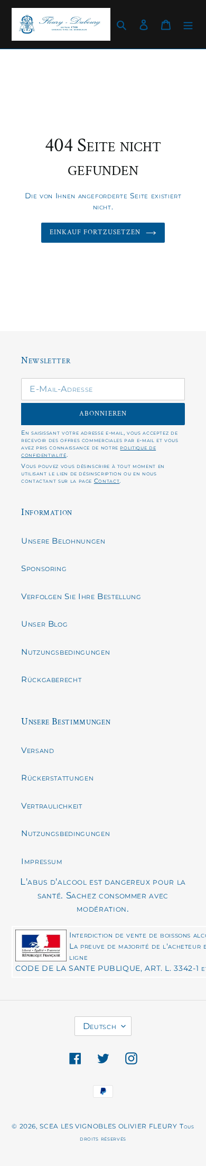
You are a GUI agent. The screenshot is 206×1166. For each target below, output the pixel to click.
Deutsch (99, 1026)
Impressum (42, 861)
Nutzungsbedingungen (65, 652)
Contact (106, 480)
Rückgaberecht (51, 679)
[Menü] (188, 24)
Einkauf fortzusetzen (95, 232)
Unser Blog (44, 624)
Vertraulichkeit (51, 806)
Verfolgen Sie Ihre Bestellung (81, 596)
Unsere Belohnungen (63, 541)
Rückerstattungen (57, 778)
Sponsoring (44, 568)
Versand (37, 750)
